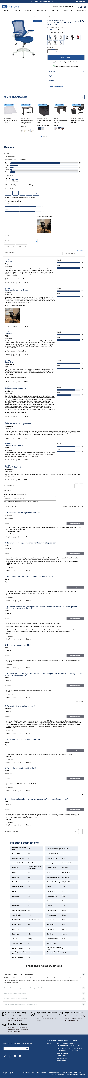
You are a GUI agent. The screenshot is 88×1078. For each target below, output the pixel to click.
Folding (15, 10)
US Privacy (43, 1072)
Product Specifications (55, 86)
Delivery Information (62, 1043)
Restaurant (40, 10)
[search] (78, 7)
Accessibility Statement (72, 1074)
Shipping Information (62, 1053)
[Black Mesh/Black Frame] (72, 37)
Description (51, 71)
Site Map (82, 1074)
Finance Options (61, 1050)
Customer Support (80, 1)
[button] (23, 39)
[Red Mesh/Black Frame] (78, 37)
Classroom (66, 10)
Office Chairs (10, 16)
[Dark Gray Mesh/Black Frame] (55, 37)
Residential (80, 10)
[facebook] (10, 1056)
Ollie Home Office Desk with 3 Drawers (27, 120)
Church (53, 10)
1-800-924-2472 (68, 6)
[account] (81, 7)
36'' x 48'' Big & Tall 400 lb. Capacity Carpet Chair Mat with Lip (10, 120)
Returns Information (62, 1058)
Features (51, 80)
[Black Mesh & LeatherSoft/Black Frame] (49, 42)
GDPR (75, 1072)
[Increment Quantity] (56, 51)
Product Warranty (61, 1060)
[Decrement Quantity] (49, 51)
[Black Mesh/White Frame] (55, 42)
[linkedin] (20, 1056)
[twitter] (4, 1056)
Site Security (26, 1072)
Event (27, 10)
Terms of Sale (61, 1074)
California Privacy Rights (54, 1072)
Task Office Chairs (19, 16)
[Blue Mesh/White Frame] (49, 37)
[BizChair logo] (10, 6)
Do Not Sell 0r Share (67, 1072)
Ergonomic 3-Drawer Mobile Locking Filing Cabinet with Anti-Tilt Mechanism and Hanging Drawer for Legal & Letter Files (44, 120)
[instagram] (15, 1056)
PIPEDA (80, 1072)
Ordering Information (62, 1045)
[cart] (85, 7)
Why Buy (50, 76)
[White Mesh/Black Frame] (66, 37)
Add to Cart (65, 57)
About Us (48, 1043)
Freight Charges (61, 1055)
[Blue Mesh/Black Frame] (61, 42)
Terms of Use (53, 1074)
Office (4, 10)
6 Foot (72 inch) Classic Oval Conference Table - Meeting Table (61, 120)
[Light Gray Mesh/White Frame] (61, 37)
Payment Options (61, 1048)
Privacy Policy (35, 1072)
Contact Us (72, 1043)
